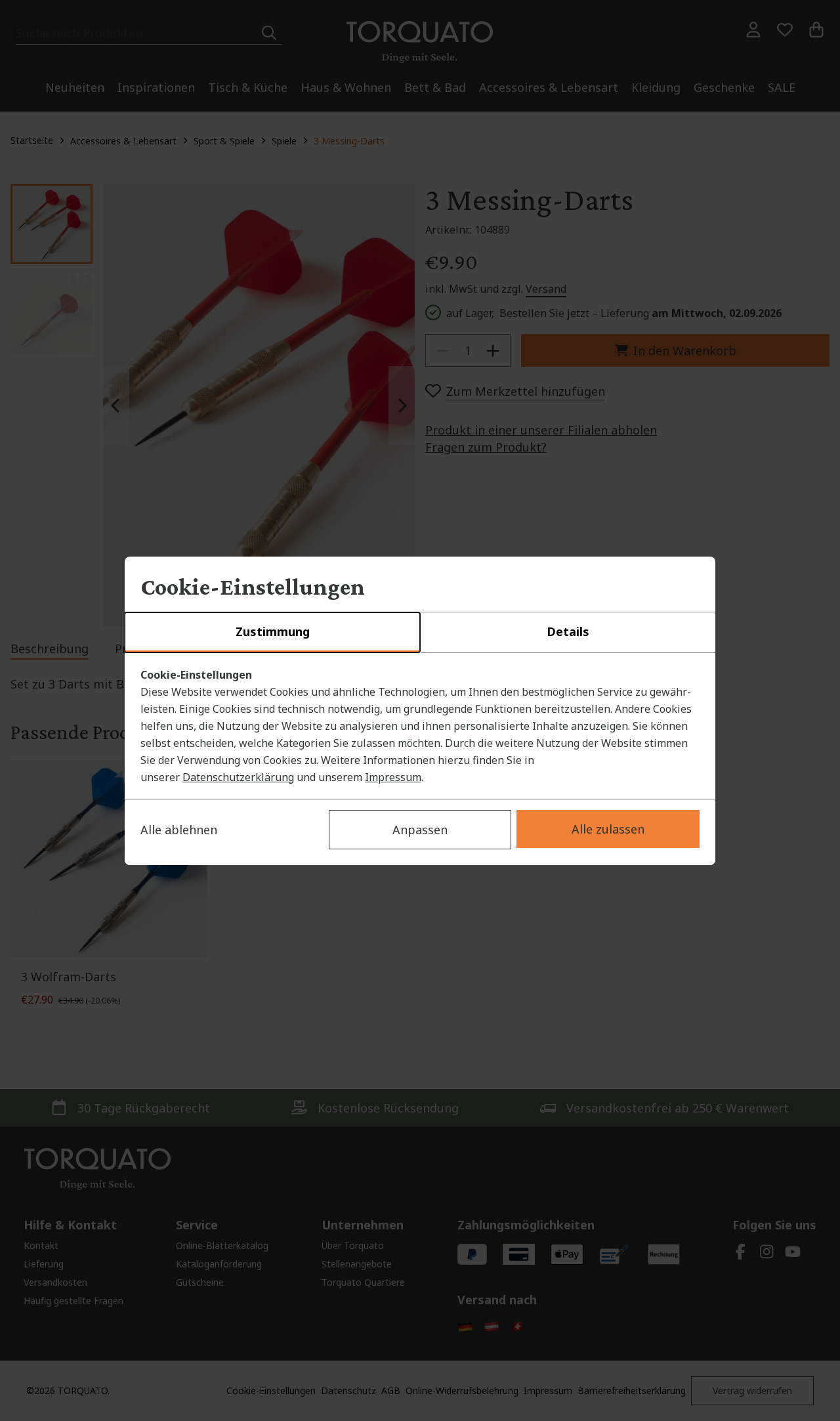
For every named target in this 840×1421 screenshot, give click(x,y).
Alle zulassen (608, 829)
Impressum (393, 777)
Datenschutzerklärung (238, 777)
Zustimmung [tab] (273, 631)
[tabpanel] (420, 726)
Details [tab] (568, 631)
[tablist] (420, 632)
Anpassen (420, 830)
